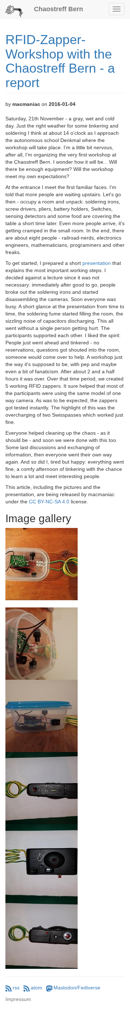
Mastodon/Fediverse (76, 987)
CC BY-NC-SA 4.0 (49, 501)
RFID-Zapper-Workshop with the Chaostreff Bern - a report (60, 61)
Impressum (18, 999)
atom (36, 987)
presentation (96, 263)
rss (16, 987)
